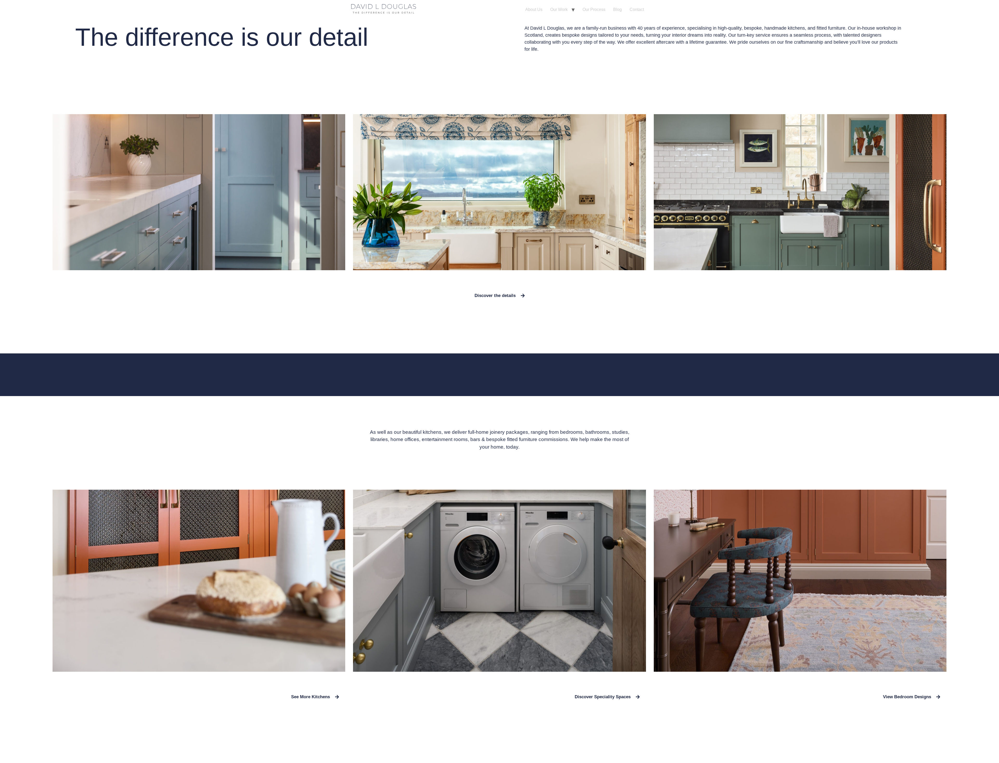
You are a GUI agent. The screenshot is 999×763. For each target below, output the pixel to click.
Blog (617, 9)
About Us (533, 9)
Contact (637, 9)
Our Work (559, 9)
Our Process (593, 9)
